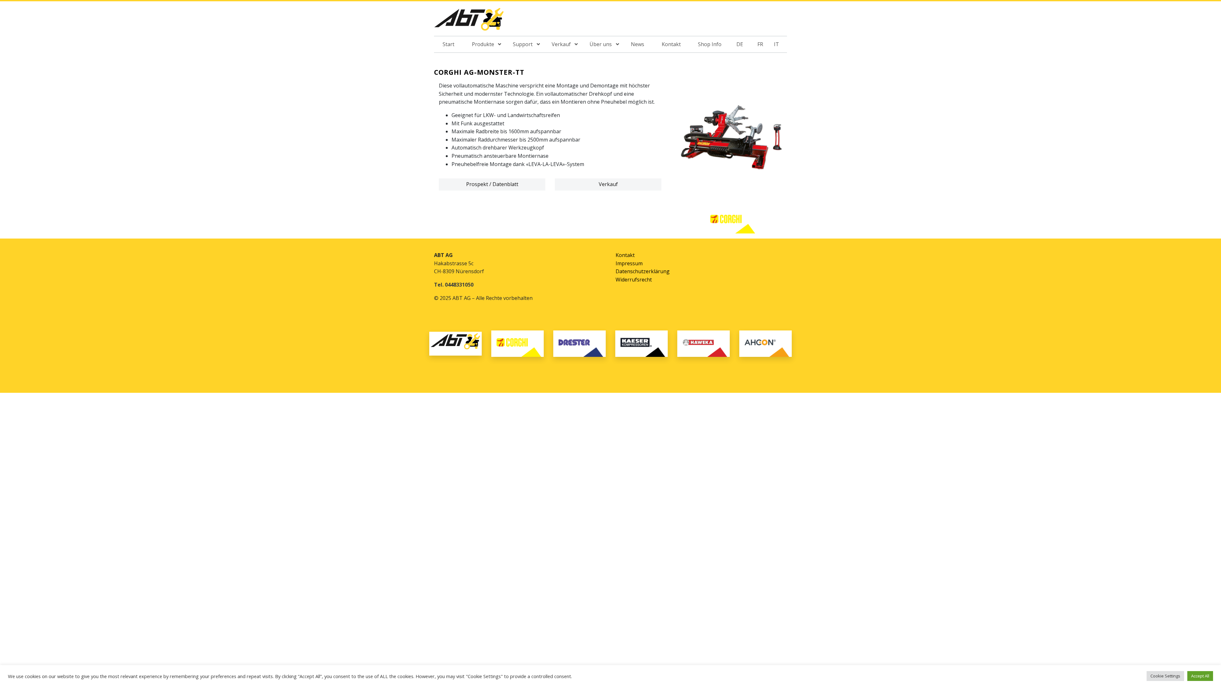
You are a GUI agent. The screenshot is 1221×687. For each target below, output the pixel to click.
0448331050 (459, 284)
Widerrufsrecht (634, 279)
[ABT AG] (469, 21)
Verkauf (608, 184)
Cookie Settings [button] (1165, 676)
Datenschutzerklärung (643, 271)
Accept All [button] (1200, 676)
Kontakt (625, 255)
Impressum (629, 263)
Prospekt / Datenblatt (492, 184)
